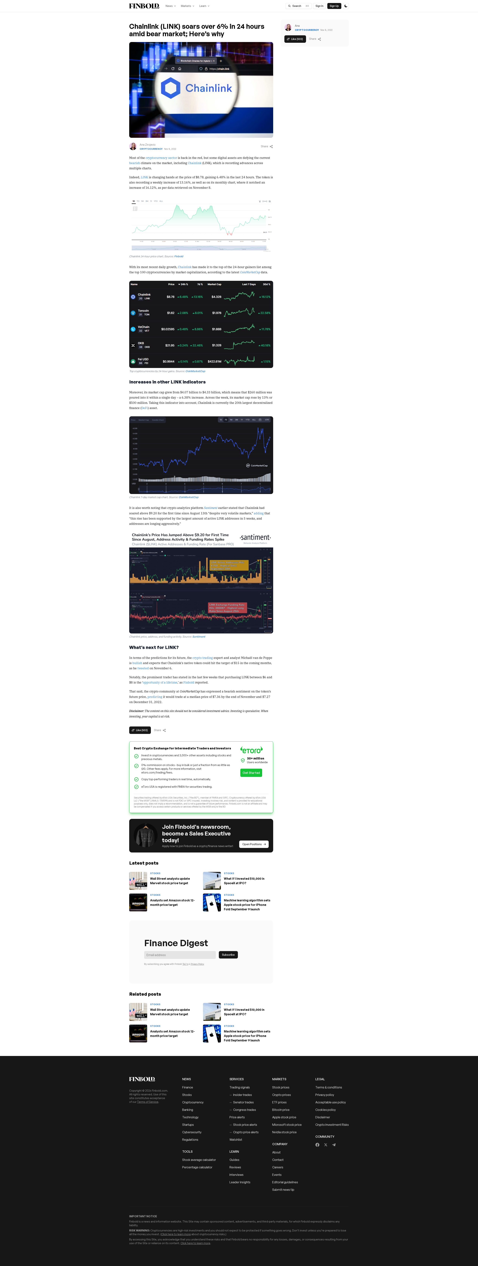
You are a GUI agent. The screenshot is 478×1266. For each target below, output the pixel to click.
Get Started (251, 773)
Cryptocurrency (151, 148)
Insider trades (240, 1095)
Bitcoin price (281, 1110)
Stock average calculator (199, 1160)
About (276, 1152)
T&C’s (185, 964)
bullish (137, 663)
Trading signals (239, 1087)
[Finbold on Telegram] (334, 1145)
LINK (144, 177)
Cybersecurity (191, 1132)
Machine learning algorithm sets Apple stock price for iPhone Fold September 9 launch (247, 904)
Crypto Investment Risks (332, 1125)
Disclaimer (322, 1117)
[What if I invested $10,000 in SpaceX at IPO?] (212, 881)
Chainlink (194, 163)
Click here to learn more (176, 1234)
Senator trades (241, 1102)
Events (277, 1175)
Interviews (236, 1175)
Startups (188, 1125)
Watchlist (235, 1139)
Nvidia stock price (284, 1132)
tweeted (143, 668)
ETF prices (279, 1102)
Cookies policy (325, 1110)
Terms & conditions (328, 1087)
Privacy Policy (197, 964)
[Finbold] (144, 6)
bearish (134, 163)
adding (259, 513)
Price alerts (237, 1117)
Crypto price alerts (244, 1132)
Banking (187, 1110)
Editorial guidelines (285, 1182)
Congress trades (242, 1110)
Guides (234, 1160)
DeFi (144, 408)
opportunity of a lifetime (160, 682)
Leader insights (239, 1182)
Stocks (155, 873)
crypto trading (203, 657)
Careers (277, 1167)
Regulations (190, 1139)
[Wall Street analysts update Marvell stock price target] (138, 881)
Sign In (319, 5)
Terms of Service (147, 1101)
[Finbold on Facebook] (317, 1145)
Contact (278, 1160)
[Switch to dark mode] (346, 6)
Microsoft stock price (287, 1125)
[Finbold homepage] (149, 1079)
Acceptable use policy (330, 1102)
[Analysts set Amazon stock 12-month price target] (138, 902)
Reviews (235, 1167)
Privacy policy (324, 1095)
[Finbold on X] (325, 1145)
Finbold (188, 682)
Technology (190, 1117)
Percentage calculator (197, 1167)
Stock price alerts (243, 1125)
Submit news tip (283, 1190)
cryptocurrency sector (161, 158)
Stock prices (280, 1087)
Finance (187, 1087)
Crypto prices (281, 1095)
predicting (155, 697)
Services (236, 1079)
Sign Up (334, 5)
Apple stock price (284, 1117)
